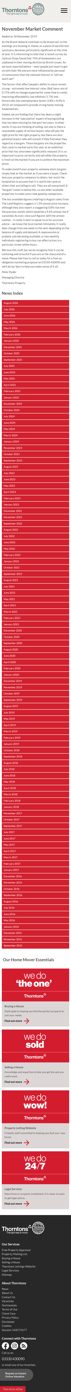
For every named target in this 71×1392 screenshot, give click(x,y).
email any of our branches (20, 1364)
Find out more (13, 1020)
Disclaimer (8, 1321)
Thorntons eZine (13, 1389)
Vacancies (8, 1301)
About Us (7, 1292)
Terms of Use (9, 1309)
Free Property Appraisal (16, 1250)
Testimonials (9, 1305)
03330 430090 (13, 1358)
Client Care (8, 1313)
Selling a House (11, 1262)
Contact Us (8, 1297)
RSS (23, 1345)
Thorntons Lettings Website (19, 1266)
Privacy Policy (10, 1317)
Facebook (5, 1345)
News (5, 1288)
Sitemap (7, 1274)
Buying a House (11, 1258)
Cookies (6, 1325)
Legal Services (10, 1270)
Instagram (14, 1345)
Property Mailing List (14, 1254)
